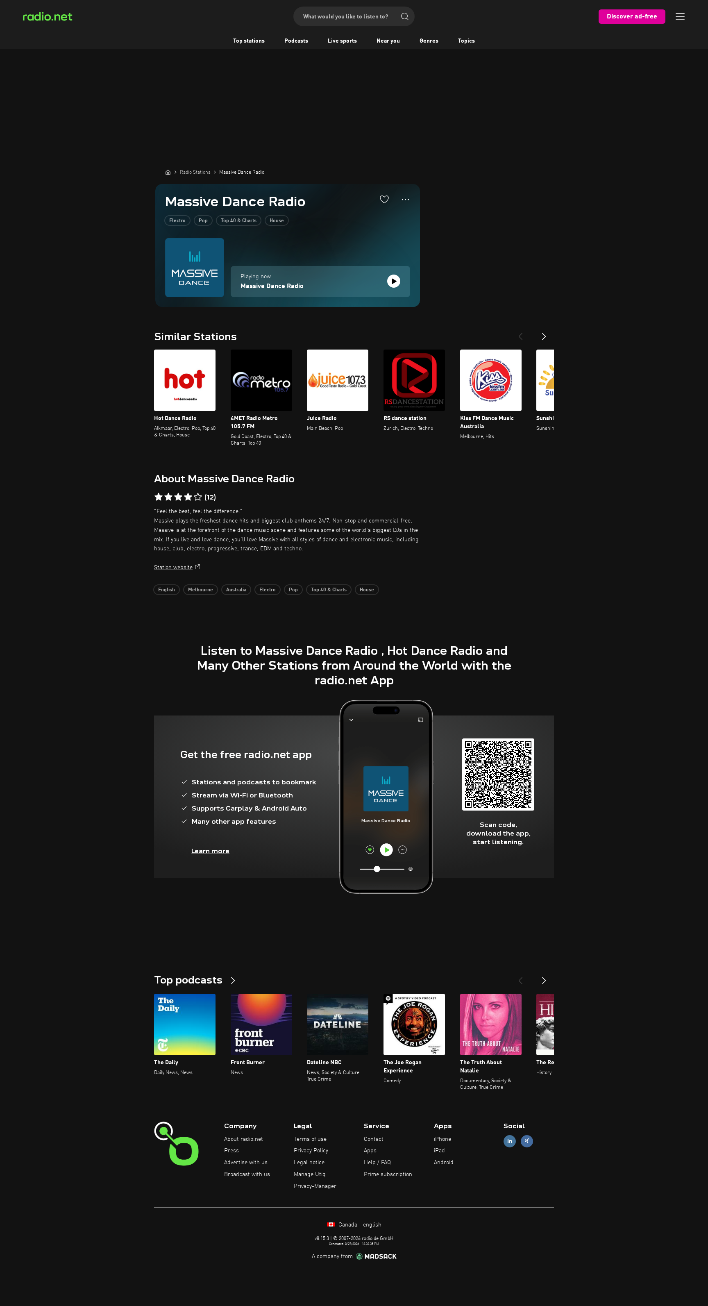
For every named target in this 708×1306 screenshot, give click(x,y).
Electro (177, 220)
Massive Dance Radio (272, 286)
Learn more (210, 851)
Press (231, 1151)
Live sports (342, 41)
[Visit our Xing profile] (527, 1141)
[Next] (544, 333)
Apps (370, 1151)
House (277, 220)
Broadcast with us (247, 1174)
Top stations (249, 41)
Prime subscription (388, 1174)
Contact (374, 1139)
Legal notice (309, 1162)
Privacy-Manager (315, 1186)
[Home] (168, 172)
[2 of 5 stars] (168, 497)
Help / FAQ (377, 1162)
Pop (203, 220)
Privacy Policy (311, 1151)
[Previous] (520, 333)
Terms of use (310, 1139)
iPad (439, 1151)
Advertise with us (246, 1162)
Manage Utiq (310, 1174)
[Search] (405, 16)
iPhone (442, 1139)
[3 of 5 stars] (178, 497)
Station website (173, 567)
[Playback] (393, 281)
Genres (429, 41)
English (166, 590)
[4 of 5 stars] (188, 497)
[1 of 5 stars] (158, 497)
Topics (466, 41)
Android (444, 1162)
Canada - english (359, 1225)
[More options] (405, 199)
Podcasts (296, 41)
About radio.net (243, 1139)
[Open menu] (680, 16)
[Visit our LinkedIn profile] (509, 1141)
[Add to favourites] (384, 199)
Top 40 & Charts (238, 220)
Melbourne (200, 590)
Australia (236, 590)
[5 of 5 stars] (198, 497)
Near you (388, 41)
